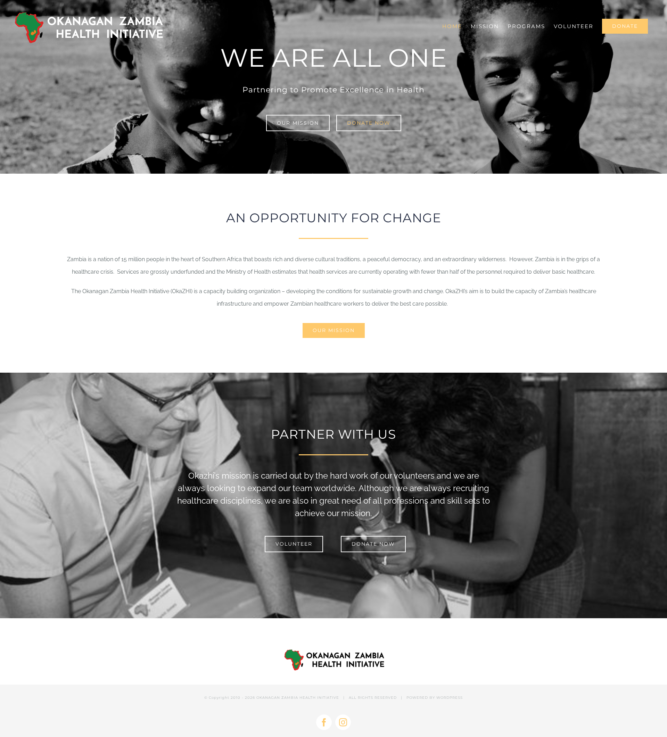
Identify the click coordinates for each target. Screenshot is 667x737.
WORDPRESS (449, 697)
